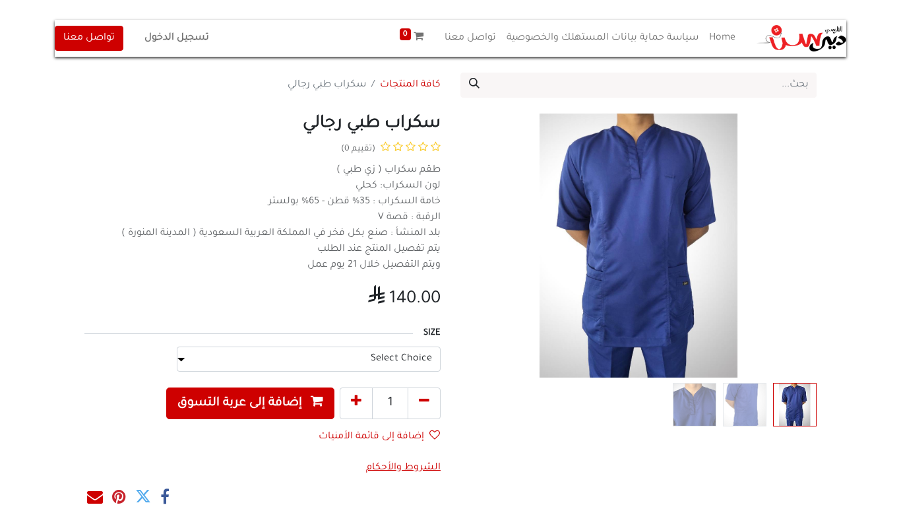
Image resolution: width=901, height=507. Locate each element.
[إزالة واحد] (424, 403)
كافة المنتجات (410, 85)
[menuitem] (722, 38)
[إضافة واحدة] (356, 403)
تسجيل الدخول (176, 38)
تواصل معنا (89, 38)
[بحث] (474, 85)
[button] (790, 245)
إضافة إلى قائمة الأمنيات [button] (371, 437)
